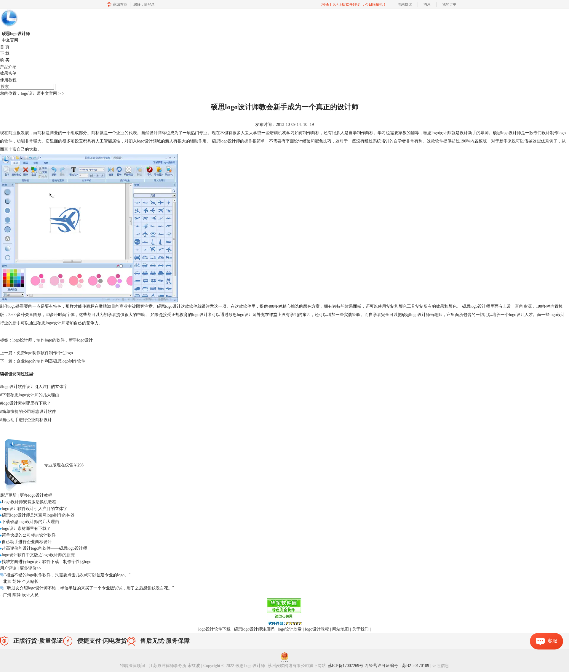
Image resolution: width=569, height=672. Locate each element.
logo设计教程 (317, 629)
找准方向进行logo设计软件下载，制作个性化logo (46, 561)
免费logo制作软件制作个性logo (45, 353)
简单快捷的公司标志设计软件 (28, 411)
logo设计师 (22, 340)
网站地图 (340, 629)
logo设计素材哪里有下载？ (25, 403)
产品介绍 (8, 67)
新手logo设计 (81, 340)
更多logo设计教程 (36, 495)
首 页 (4, 47)
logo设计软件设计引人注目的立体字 (34, 386)
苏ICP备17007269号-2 (347, 665)
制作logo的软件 (50, 340)
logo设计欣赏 (290, 629)
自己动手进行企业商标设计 (26, 420)
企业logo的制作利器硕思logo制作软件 (51, 361)
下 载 (4, 53)
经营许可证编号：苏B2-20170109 (399, 665)
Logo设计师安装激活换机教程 (29, 502)
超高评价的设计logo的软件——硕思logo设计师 (44, 548)
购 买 (4, 60)
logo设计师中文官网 (39, 93)
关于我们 (360, 629)
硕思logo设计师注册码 (254, 629)
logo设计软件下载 (214, 629)
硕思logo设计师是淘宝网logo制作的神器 (38, 515)
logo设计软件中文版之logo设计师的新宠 (38, 555)
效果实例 (8, 73)
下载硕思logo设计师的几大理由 (29, 395)
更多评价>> (30, 568)
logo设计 (145, 141)
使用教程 (8, 80)
